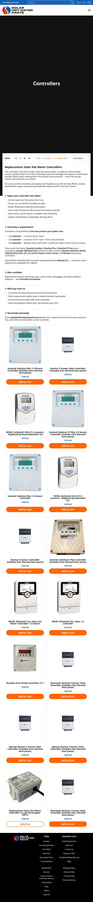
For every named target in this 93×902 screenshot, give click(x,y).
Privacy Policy (69, 876)
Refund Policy (69, 872)
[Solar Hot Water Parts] (17, 10)
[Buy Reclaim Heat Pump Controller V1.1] (25, 659)
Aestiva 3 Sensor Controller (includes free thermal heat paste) (25, 560)
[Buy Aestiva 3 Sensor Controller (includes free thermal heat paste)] (25, 536)
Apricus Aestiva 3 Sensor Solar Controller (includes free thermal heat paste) (67, 748)
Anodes (46, 841)
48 (29, 158)
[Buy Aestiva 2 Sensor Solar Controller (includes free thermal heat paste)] (68, 345)
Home (38, 158)
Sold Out (25, 824)
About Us (69, 845)
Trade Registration (69, 841)
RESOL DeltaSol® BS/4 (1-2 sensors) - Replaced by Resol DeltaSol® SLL (25, 433)
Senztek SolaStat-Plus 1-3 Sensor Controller (25, 497)
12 (16, 158)
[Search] (72, 2)
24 (20, 158)
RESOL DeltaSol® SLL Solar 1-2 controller (68, 622)
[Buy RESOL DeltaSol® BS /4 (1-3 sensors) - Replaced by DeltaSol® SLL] (68, 472)
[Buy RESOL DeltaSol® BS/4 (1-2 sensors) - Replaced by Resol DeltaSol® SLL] (25, 409)
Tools (46, 886)
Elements (46, 853)
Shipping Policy (69, 868)
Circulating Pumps (46, 845)
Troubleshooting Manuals (69, 857)
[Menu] (89, 10)
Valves (46, 890)
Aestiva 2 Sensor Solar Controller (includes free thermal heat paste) (68, 369)
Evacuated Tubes (46, 857)
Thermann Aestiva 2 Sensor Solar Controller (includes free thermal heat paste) (68, 812)
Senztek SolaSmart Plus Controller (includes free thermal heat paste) (68, 560)
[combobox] (49, 2)
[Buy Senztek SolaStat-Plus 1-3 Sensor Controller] (25, 472)
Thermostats (47, 882)
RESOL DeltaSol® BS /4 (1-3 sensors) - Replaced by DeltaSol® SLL (68, 498)
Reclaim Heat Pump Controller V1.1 (25, 683)
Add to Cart (25, 382)
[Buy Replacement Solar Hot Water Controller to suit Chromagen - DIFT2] (25, 787)
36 (25, 158)
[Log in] (89, 2)
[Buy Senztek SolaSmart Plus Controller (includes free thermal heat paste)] (68, 536)
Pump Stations (46, 861)
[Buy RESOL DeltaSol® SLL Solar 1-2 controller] (68, 598)
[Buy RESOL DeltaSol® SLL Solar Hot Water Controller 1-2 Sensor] (25, 598)
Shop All (46, 894)
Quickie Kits (46, 868)
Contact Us (69, 849)
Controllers (47, 158)
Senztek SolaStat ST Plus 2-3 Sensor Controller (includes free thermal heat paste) (68, 434)
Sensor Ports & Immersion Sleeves (46, 877)
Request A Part (69, 853)
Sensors (46, 872)
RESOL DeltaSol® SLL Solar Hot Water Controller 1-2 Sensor (25, 622)
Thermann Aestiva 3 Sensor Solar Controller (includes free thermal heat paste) (68, 685)
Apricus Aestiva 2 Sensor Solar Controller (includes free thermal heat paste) (25, 748)
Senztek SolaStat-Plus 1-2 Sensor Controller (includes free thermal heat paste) (25, 370)
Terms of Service (69, 880)
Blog (69, 861)
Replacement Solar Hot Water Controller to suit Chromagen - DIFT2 (25, 812)
